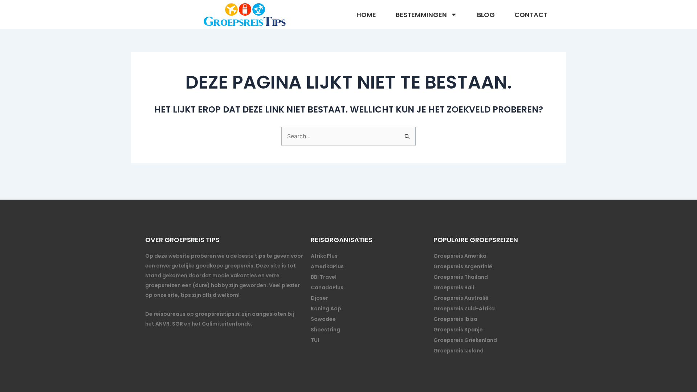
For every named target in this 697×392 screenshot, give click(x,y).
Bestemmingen (421, 14)
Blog (486, 14)
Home (366, 14)
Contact (530, 14)
